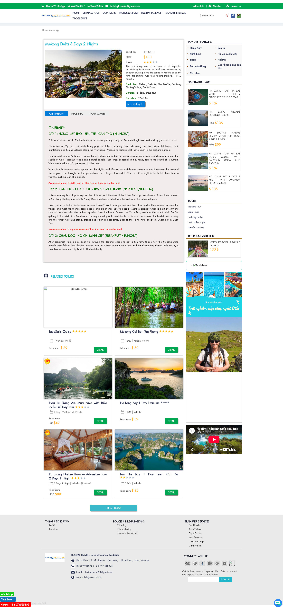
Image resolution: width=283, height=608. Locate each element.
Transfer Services (175, 12)
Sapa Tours (109, 12)
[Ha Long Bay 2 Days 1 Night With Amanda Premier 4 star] (198, 183)
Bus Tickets (194, 525)
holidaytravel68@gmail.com (125, 6)
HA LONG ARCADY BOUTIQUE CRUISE (224, 113)
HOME (76, 12)
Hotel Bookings (196, 541)
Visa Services (195, 537)
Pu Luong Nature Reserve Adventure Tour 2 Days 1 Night (224, 136)
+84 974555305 (74, 6)
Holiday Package (151, 12)
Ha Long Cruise (128, 12)
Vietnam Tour (91, 12)
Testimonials (197, 6)
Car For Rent (195, 545)
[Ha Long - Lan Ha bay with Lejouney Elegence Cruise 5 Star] (198, 97)
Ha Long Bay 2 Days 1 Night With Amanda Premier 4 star (224, 180)
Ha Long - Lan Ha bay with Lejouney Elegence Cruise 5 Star (224, 94)
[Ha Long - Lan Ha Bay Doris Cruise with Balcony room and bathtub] (198, 161)
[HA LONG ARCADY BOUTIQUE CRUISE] (198, 118)
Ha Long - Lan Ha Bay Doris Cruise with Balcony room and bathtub (224, 158)
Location (53, 529)
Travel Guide (80, 18)
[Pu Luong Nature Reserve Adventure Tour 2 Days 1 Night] (198, 139)
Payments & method (127, 533)
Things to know (57, 521)
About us (217, 6)
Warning (121, 525)
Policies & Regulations (129, 521)
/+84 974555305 (93, 6)
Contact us (236, 6)
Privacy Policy (124, 529)
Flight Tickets (195, 533)
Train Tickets (195, 529)
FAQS (52, 525)
